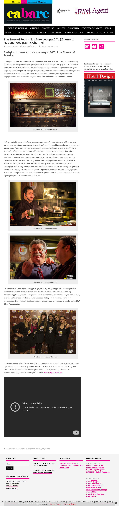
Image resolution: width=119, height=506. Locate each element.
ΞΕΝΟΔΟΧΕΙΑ (73, 28)
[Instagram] (101, 46)
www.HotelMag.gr (93, 483)
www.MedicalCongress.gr (96, 490)
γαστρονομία (45, 449)
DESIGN (108, 28)
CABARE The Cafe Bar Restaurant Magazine (95, 466)
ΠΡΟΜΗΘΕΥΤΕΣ (55, 33)
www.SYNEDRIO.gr (93, 487)
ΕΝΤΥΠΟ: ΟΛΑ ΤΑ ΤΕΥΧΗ (73, 33)
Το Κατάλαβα (70, 504)
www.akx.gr (91, 496)
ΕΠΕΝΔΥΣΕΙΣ (29, 33)
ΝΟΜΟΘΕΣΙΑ (10, 33)
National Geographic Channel (30, 449)
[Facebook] (94, 46)
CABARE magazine (12, 46)
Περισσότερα (55, 504)
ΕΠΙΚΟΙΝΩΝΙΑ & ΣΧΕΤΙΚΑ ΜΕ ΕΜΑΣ (99, 33)
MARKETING (34, 28)
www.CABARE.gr (92, 481)
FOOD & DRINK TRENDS (17, 28)
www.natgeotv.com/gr (53, 372)
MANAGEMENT (48, 28)
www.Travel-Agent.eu (95, 494)
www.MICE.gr (91, 492)
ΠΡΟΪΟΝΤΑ (41, 33)
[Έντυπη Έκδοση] (87, 46)
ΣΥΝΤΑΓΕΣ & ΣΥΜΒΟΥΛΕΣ (92, 28)
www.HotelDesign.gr (94, 485)
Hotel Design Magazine (95, 470)
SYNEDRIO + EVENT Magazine (98, 472)
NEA (20, 33)
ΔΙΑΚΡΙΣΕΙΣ (61, 28)
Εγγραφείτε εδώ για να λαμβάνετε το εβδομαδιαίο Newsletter (71, 465)
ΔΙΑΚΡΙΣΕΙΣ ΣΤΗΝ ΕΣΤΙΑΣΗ (49, 46)
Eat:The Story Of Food (13, 449)
